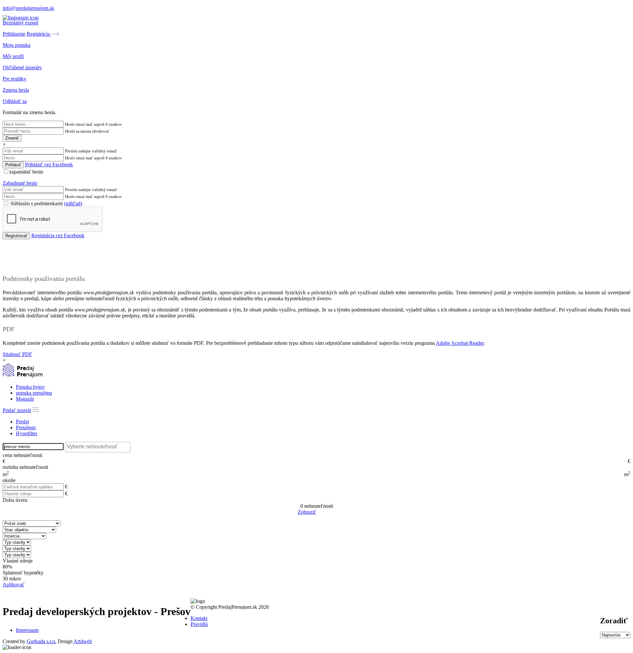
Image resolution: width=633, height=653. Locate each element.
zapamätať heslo (26, 172)
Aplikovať (13, 584)
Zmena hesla (16, 90)
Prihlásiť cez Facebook (49, 164)
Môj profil (13, 56)
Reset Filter (326, 512)
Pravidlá (199, 624)
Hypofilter (26, 433)
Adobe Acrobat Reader (460, 343)
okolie (9, 480)
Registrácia (39, 34)
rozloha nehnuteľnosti (25, 467)
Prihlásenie (14, 34)
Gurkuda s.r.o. (41, 641)
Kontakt (199, 618)
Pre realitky (14, 79)
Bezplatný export (20, 22)
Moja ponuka (16, 45)
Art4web (83, 641)
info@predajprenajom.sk (28, 8)
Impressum (27, 630)
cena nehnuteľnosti (22, 455)
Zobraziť (307, 512)
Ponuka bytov (30, 387)
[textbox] (99, 447)
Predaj (22, 421)
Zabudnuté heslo (20, 183)
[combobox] (98, 447)
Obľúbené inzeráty (22, 67)
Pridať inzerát (17, 410)
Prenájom (26, 427)
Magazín (25, 399)
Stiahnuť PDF (17, 354)
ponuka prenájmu (34, 393)
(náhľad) (73, 203)
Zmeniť (12, 138)
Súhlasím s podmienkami (45, 203)
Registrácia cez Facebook (57, 235)
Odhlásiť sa (15, 101)
